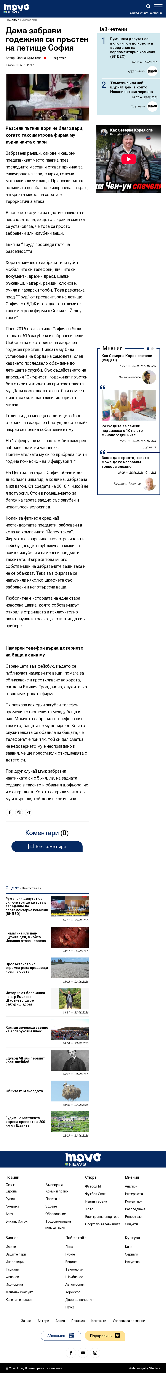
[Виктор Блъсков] (149, 377)
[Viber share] (19, 812)
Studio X (154, 1368)
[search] (148, 6)
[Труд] (83, 1159)
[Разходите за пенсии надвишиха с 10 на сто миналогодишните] (129, 405)
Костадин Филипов (127, 483)
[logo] (16, 8)
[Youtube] (83, 1353)
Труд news (138, 106)
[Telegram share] (28, 812)
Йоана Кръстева (29, 58)
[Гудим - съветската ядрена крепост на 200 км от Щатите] (70, 1121)
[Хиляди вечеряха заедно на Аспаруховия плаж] (70, 1029)
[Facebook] (71, 1353)
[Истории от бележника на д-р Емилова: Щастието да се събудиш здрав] (70, 998)
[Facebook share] (9, 812)
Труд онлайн (136, 71)
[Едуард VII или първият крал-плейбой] (70, 1060)
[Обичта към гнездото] (70, 1091)
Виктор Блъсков (130, 377)
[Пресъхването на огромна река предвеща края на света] (70, 968)
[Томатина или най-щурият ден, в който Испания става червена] (70, 937)
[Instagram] (95, 1353)
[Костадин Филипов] (149, 484)
